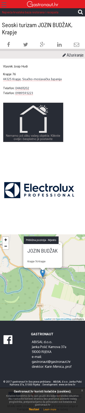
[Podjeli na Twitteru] (25, 45)
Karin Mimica (54, 366)
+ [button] (5, 239)
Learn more (49, 409)
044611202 (22, 88)
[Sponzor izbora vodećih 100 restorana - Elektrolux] (39, 196)
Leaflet (48, 318)
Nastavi (34, 409)
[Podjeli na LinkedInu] (59, 45)
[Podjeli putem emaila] (76, 45)
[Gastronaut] (42, 4)
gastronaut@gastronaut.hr (51, 362)
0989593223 (24, 93)
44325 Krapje (12, 79)
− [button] (5, 246)
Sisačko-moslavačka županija (42, 79)
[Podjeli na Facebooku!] (8, 45)
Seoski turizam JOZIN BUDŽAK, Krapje (37, 28)
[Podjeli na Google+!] (42, 45)
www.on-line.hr (67, 384)
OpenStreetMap (63, 318)
